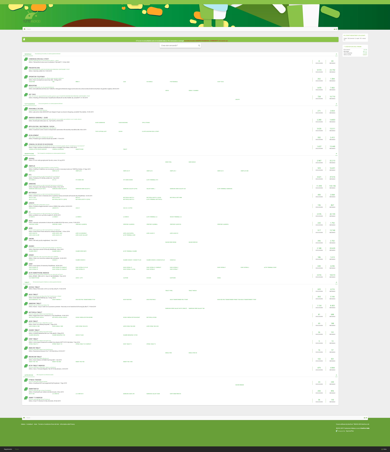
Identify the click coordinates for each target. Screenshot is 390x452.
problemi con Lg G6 (39, 215)
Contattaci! (29, 424)
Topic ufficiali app (101, 131)
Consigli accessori (58, 149)
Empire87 (47, 324)
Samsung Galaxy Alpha (130, 188)
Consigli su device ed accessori (41, 144)
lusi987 (55, 138)
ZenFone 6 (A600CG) (223, 224)
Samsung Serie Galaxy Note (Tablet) (176, 308)
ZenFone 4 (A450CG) (128, 224)
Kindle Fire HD (193, 353)
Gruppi (237, 99)
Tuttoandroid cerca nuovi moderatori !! (44, 62)
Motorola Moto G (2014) (154, 197)
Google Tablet (34, 287)
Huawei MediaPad (34, 335)
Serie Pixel (168, 162)
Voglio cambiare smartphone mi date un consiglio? (48, 147)
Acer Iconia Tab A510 (82, 326)
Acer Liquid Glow (34, 235)
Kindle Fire (168, 353)
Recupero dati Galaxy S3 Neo (41, 187)
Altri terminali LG (152, 217)
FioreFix (53, 121)
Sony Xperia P (221, 267)
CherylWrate (81, 196)
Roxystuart (56, 383)
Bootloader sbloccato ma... (41, 121)
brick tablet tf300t (38, 298)
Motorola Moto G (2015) (59, 199)
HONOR (31, 255)
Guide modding (123, 122)
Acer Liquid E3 (33, 233)
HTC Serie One (80, 180)
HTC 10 (54, 180)
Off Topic (32, 94)
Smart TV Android (35, 398)
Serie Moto (32, 208)
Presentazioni (34, 68)
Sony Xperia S (151, 269)
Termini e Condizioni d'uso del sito (48, 424)
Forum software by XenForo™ (352, 424)
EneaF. (60, 231)
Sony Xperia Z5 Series (39, 265)
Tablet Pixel (169, 290)
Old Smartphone (34, 278)
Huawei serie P (33, 251)
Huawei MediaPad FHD (58, 335)
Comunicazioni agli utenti (39, 59)
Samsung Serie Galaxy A (83, 188)
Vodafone (32, 81)
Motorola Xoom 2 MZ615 (59, 317)
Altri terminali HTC (152, 180)
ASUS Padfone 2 (151, 299)
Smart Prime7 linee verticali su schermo (44, 231)
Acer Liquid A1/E (57, 235)
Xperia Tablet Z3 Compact (83, 344)
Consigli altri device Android (38, 149)
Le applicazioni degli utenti (150, 131)
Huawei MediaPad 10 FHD (130, 335)
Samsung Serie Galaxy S (59, 188)
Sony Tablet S (127, 344)
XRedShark (53, 249)
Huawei (31, 246)
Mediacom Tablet (35, 357)
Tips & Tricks (146, 122)
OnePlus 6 (32, 171)
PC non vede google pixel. (40, 160)
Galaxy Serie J (151, 188)
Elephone (173, 278)
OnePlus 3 (150, 171)
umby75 (56, 289)
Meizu (54, 278)
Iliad (124, 81)
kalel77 (59, 62)
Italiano (23, 424)
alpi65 (54, 333)
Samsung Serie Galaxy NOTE (37, 188)
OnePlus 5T (55, 171)
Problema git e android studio (42, 138)
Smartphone (79, 149)
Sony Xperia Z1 (127, 267)
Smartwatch (34, 389)
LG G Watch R (79, 393)
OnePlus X (220, 171)
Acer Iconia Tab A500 (129, 326)
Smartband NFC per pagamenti (42, 383)
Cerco (167, 90)
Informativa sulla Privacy (67, 424)
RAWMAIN (56, 276)
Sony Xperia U (245, 267)
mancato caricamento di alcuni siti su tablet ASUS (47, 222)
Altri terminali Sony (270, 267)
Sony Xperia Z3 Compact (59, 269)
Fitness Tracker (35, 380)
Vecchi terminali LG (176, 217)
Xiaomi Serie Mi (193, 242)
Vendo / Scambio (193, 90)
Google (31, 158)
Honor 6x (173, 260)
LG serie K (78, 217)
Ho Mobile (150, 81)
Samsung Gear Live (128, 393)
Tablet (125, 149)
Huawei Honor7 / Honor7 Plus (132, 260)
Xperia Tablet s (151, 344)
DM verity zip (37, 240)
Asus (30, 221)
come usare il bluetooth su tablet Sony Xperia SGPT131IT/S (50, 342)
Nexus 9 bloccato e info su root (42, 289)
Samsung (32, 184)
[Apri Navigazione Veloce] (336, 29)
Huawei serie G (56, 251)
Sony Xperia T (174, 269)
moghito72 (50, 215)
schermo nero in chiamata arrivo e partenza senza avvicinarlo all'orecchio (54, 196)
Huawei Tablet (34, 330)
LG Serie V (55, 217)
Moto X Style (33, 199)
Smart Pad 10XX (128, 361)
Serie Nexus (192, 162)
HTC (30, 175)
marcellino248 (75, 129)
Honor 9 (54, 260)
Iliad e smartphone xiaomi (40, 80)
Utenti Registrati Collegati (355, 35)
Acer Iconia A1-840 (57, 326)
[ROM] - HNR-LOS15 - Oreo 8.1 (41, 276)
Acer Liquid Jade (57, 233)
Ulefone (125, 278)
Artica (56, 351)
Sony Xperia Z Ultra (129, 269)
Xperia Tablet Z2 (57, 344)
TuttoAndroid (30, 104)
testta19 (365, 54)
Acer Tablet (33, 321)
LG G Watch (55, 393)
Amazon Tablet (35, 348)
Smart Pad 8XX (56, 361)
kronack (54, 392)
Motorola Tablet (35, 312)
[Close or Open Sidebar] (334, 29)
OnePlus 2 (173, 171)
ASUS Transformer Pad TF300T (179, 299)
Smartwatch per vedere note (41, 392)
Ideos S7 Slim (79, 335)
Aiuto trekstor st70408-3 (40, 360)
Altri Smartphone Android (39, 273)
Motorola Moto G (128, 199)
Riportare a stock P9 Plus (40, 249)
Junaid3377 (77, 97)
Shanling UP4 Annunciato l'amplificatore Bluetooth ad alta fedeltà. (52, 97)
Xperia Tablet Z (33, 344)
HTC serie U (32, 180)
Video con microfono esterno (41, 258)
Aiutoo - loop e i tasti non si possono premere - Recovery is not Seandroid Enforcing (57, 306)
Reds (71, 342)
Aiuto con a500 (37, 324)
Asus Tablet (33, 294)
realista (84, 112)
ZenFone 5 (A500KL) (152, 224)
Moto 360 (31, 393)
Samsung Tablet (35, 303)
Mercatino (33, 85)
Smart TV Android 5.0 (39, 401)
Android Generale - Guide (38, 117)
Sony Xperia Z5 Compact (59, 267)
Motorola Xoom (151, 317)
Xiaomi (31, 239)
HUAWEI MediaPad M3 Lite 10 (42, 333)
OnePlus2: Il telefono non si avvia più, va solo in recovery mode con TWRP (54, 169)
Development (34, 135)
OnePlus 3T (126, 171)
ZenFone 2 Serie (57, 224)
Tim (53, 81)
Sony (31, 264)
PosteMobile (174, 81)
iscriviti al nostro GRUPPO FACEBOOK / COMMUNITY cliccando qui (206, 41)
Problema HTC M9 (38, 178)
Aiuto (35, 424)
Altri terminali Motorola (154, 199)
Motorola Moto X (128, 197)
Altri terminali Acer (129, 235)
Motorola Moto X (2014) (83, 199)
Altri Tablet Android (37, 365)
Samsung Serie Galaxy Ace (178, 188)
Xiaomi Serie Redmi (170, 242)
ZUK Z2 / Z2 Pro (127, 208)
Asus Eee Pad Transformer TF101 (85, 299)
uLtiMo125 (41, 71)
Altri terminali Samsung (224, 188)
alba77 (86, 306)
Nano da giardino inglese (104, 89)
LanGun (62, 206)
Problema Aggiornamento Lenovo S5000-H (45, 206)
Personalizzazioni (36, 109)
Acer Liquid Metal (128, 233)
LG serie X (126, 217)
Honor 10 (31, 260)
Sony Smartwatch (175, 393)
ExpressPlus (350, 431)
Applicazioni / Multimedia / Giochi (41, 126)
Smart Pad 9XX (80, 361)
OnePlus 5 (79, 171)
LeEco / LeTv (79, 278)
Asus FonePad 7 (57, 299)
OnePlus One (244, 171)
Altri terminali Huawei (130, 251)
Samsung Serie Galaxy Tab (196, 308)
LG (29, 212)
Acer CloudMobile (81, 233)
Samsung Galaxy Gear (153, 393)
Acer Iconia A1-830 (34, 326)
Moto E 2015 (32, 197)
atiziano (59, 369)
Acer (30, 228)
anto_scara (53, 160)
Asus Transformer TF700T (248, 299)
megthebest (46, 240)
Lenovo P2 (55, 208)
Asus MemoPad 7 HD (35, 299)
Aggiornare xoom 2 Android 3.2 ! (42, 315)
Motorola (33, 192)
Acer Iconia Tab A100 (152, 326)
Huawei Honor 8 (80, 260)
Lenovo (31, 203)
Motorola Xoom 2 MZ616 (36, 317)
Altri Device (29, 375)
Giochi (120, 131)
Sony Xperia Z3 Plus (82, 267)
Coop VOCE (220, 81)
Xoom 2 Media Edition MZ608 (84, 317)
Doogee (149, 278)
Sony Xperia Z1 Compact (154, 267)
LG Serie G (32, 217)
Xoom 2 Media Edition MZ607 (131, 317)
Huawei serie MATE (81, 251)
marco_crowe (68, 222)
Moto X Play (56, 197)
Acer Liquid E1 (151, 233)
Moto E (78, 197)
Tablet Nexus (193, 290)
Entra (385, 449)
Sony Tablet (33, 339)
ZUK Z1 (78, 208)
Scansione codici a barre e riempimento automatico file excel (51, 129)
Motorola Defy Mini (176, 197)
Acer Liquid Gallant (82, 235)
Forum (17, 449)
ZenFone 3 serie (33, 224)
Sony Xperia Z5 (33, 267)
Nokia (219, 278)
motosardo (56, 258)
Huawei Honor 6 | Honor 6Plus (156, 260)
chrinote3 (50, 401)
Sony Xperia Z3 (33, 269)
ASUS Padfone (127, 299)
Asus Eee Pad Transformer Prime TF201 (229, 299)
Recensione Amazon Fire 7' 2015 (42, 351)
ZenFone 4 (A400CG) (81, 224)
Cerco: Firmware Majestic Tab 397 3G (44, 369)
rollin (51, 80)
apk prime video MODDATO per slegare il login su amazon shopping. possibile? (56, 112)
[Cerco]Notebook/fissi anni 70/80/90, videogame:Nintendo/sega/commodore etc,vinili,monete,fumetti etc (64, 89)
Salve (34, 71)
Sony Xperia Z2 (80, 269)
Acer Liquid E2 (174, 233)
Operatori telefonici (37, 77)
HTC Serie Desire (128, 180)
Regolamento (8, 449)
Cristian (67, 147)
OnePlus (32, 166)
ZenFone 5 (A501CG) (175, 224)
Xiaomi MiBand (239, 385)
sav (47, 298)
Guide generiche (100, 122)
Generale (28, 54)
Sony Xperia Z (174, 267)
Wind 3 (78, 81)
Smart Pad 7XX (33, 361)
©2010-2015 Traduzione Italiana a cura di (352, 428)
